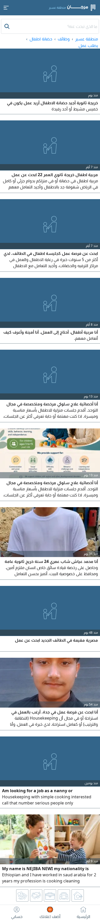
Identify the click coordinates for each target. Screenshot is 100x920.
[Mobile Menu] (6, 7)
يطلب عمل (88, 45)
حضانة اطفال (40, 39)
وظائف (64, 39)
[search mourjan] (7, 26)
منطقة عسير (86, 39)
